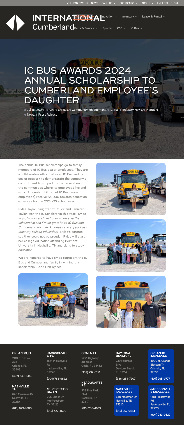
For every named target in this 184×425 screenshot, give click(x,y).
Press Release (47, 114)
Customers (127, 3)
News (94, 3)
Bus (65, 109)
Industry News (132, 109)
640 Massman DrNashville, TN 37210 (126, 401)
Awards (54, 109)
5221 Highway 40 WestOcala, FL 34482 (91, 362)
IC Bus (114, 109)
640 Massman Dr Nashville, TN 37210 (22, 398)
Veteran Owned (77, 3)
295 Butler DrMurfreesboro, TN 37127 (55, 401)
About (146, 3)
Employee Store (168, 3)
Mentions (152, 109)
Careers (107, 3)
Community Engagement (89, 109)
